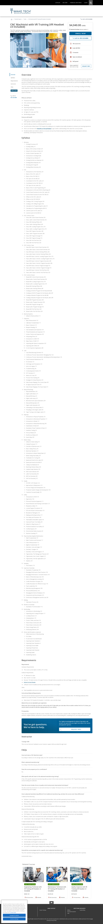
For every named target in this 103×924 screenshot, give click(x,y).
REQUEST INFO (86, 66)
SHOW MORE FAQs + (27, 856)
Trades (25, 19)
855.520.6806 (14, 97)
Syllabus (13, 77)
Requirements (14, 80)
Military (68, 910)
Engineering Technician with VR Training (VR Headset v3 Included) (33, 889)
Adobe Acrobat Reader (30, 682)
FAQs (12, 87)
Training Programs (18, 19)
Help (68, 913)
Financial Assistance (71, 911)
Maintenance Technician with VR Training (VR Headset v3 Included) (57, 889)
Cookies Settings (14, 919)
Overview (13, 74)
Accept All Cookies (14, 915)
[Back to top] (51, 908)
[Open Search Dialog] (91, 2)
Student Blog (82, 910)
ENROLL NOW (80, 33)
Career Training (42, 910)
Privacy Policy (53, 920)
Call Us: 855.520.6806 (86, 19)
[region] (14, 911)
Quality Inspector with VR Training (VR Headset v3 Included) (79, 889)
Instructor (13, 84)
